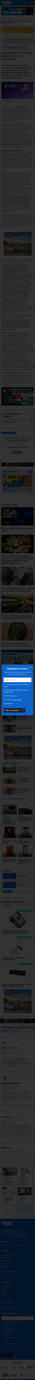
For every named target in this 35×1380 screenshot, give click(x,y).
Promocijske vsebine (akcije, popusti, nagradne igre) (16, 691)
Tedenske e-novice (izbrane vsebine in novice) (17, 685)
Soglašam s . (14, 700)
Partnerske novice (11, 696)
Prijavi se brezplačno (12, 710)
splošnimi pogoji (17, 700)
